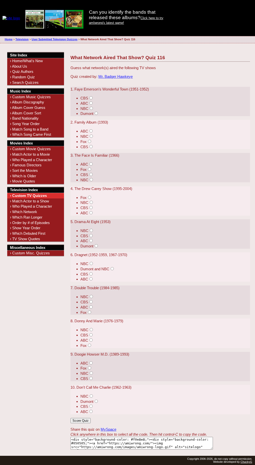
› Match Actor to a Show (29, 201)
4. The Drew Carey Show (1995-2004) (101, 188)
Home (8, 39)
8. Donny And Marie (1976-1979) (96, 321)
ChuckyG (246, 461)
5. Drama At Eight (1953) (90, 222)
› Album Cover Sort (25, 113)
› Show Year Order (25, 228)
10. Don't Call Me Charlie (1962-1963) (100, 387)
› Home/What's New (26, 61)
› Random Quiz (22, 77)
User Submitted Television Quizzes (54, 39)
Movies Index (21, 143)
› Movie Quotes (22, 181)
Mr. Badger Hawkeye (115, 76)
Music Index (20, 91)
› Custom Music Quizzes (30, 97)
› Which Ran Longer (26, 217)
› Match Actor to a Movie (30, 154)
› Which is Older (23, 176)
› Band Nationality (24, 118)
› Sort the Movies (24, 170)
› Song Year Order (25, 124)
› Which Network (23, 212)
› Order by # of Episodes (30, 223)
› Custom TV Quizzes (28, 195)
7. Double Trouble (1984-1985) (95, 288)
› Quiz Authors (21, 71)
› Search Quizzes (24, 82)
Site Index (18, 55)
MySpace (108, 429)
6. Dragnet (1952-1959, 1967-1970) (98, 255)
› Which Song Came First (30, 134)
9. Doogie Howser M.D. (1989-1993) (99, 354)
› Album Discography (27, 102)
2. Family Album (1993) (89, 122)
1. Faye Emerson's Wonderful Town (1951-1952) (109, 89)
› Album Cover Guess (27, 107)
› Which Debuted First (27, 233)
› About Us (18, 66)
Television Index (24, 190)
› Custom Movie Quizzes (30, 149)
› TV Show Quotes (25, 239)
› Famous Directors (26, 165)
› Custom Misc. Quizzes (30, 253)
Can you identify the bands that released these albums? (122, 14)
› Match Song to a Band (29, 129)
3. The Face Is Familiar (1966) (94, 155)
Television (22, 39)
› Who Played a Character (31, 160)
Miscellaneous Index (27, 247)
